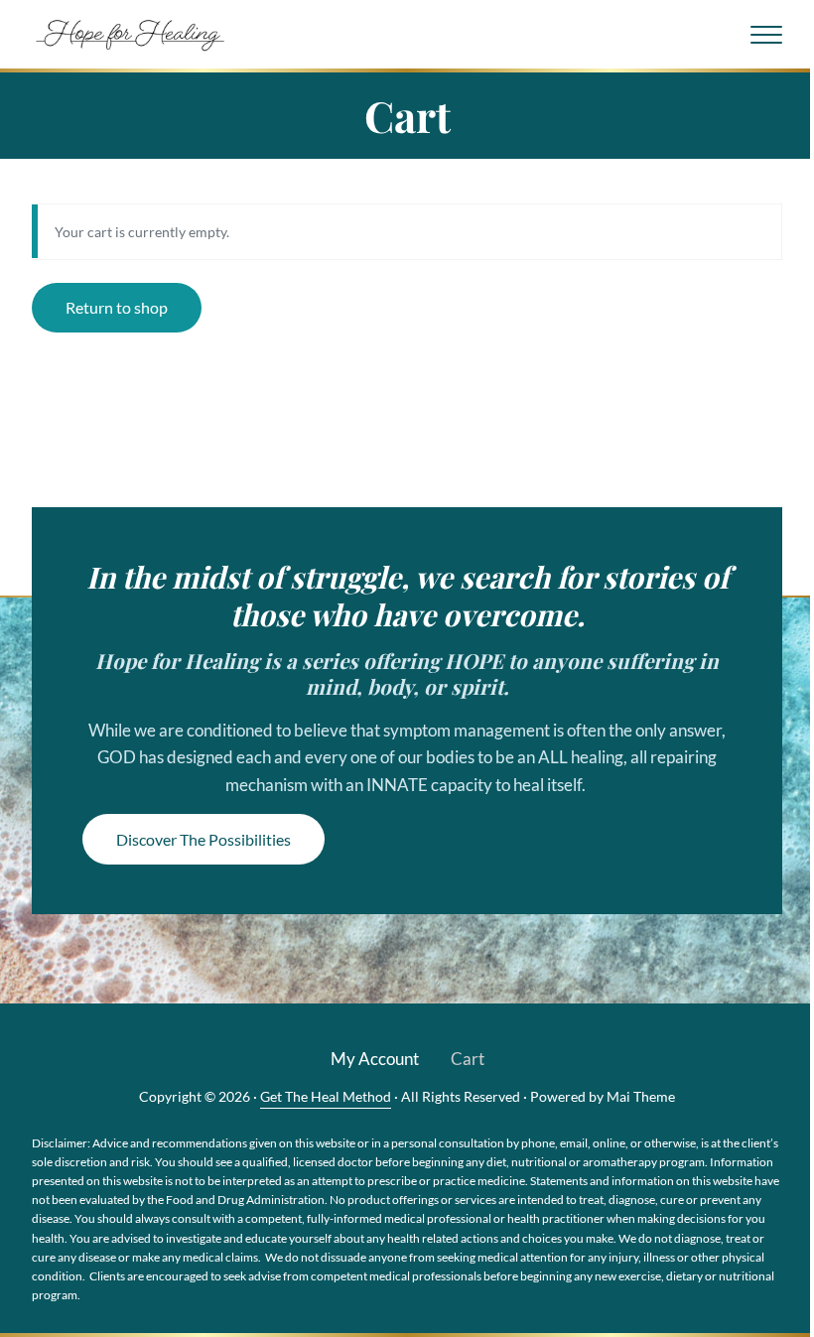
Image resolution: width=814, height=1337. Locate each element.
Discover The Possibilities (203, 839)
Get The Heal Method (325, 1096)
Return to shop (117, 307)
